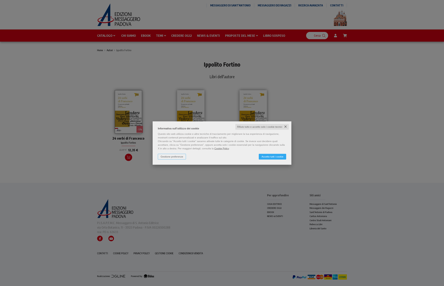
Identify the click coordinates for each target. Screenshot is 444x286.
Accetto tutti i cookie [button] (272, 156)
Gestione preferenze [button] (172, 156)
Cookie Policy (221, 148)
